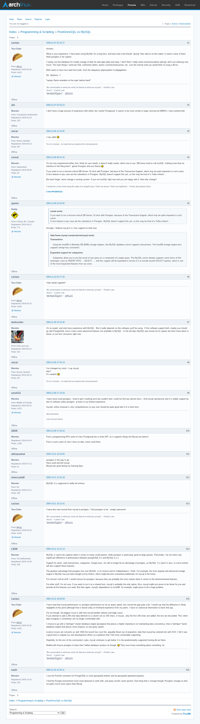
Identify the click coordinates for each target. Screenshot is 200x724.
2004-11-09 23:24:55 (55, 203)
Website (17, 76)
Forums (132, 5)
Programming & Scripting (37, 32)
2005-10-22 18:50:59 (55, 599)
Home (105, 5)
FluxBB (187, 713)
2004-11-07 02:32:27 (55, 43)
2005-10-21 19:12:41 (55, 503)
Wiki (143, 5)
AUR (177, 5)
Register (38, 19)
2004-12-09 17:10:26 (55, 393)
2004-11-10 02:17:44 (55, 277)
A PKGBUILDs (54, 192)
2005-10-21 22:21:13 (55, 549)
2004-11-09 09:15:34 (55, 157)
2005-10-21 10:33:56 (55, 454)
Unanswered (184, 24)
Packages (118, 5)
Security (166, 5)
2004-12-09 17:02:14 (55, 362)
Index (11, 19)
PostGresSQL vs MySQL (74, 32)
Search (28, 19)
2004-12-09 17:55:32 (55, 431)
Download (190, 5)
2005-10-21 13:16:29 (55, 477)
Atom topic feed (183, 710)
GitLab (153, 5)
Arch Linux (17, 5)
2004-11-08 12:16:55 (55, 131)
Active (175, 24)
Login (47, 19)
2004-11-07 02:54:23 (55, 105)
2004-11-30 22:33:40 (55, 322)
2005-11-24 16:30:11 (55, 670)
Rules (19, 19)
